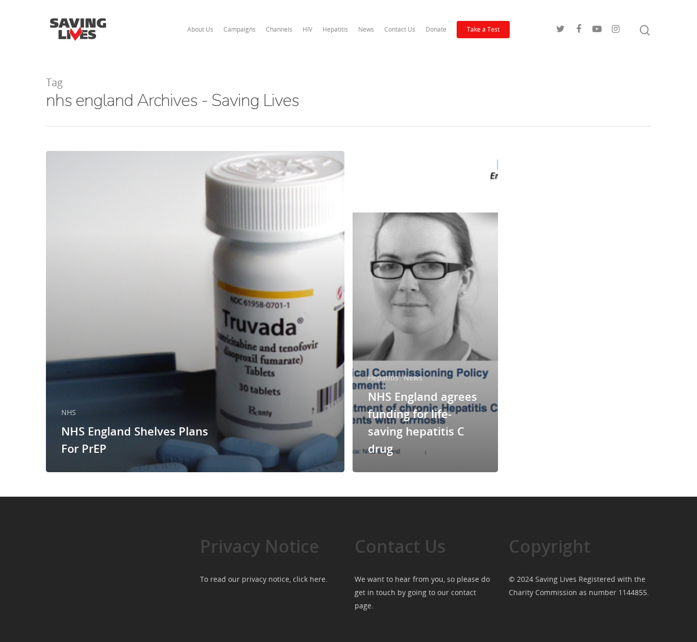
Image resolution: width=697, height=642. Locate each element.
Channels (279, 29)
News (366, 29)
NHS (68, 412)
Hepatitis (335, 29)
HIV (307, 29)
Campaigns (239, 29)
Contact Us (399, 29)
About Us (200, 29)
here (318, 579)
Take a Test (483, 29)
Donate (436, 29)
